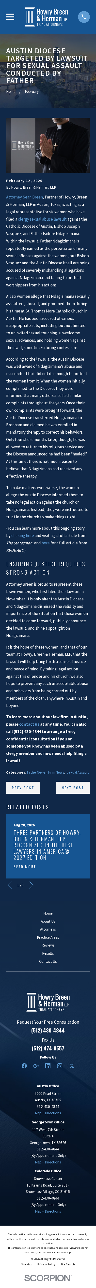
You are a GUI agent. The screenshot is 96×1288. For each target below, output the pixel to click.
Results (48, 953)
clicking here (22, 535)
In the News (36, 772)
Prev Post (23, 787)
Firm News (56, 772)
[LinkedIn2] (47, 1065)
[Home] (46, 17)
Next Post (73, 787)
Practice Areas (48, 937)
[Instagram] (59, 1065)
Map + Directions (48, 1113)
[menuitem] (26, 1264)
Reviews (48, 945)
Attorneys (48, 929)
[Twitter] (71, 1065)
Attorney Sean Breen (24, 197)
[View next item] (31, 885)
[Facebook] (24, 1065)
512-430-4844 (48, 1106)
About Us (48, 921)
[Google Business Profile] (36, 1065)
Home (48, 913)
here (46, 543)
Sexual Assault (78, 772)
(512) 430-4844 (48, 1030)
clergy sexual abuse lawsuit (42, 219)
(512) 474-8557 (48, 1048)
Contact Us (48, 961)
